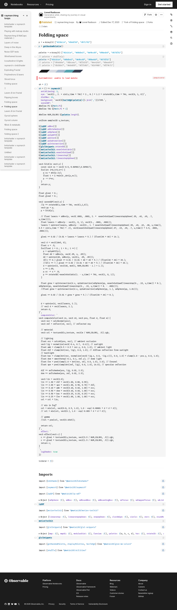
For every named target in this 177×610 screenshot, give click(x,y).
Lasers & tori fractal (13, 93)
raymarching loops (65, 22)
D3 (77, 593)
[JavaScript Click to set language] (35, 46)
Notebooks (17, 4)
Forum (112, 596)
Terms (77, 604)
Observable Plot (83, 590)
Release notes (82, 596)
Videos (113, 590)
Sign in (147, 4)
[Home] (16, 589)
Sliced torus (9, 79)
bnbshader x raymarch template (14, 25)
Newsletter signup (145, 593)
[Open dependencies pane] (171, 32)
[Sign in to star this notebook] (156, 14)
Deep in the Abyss (12, 47)
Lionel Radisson (52, 12)
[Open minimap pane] (171, 26)
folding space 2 (11, 134)
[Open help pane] (171, 43)
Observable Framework (86, 587)
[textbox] (101, 46)
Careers (141, 587)
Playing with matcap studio (16, 31)
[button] (35, 31)
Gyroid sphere (11, 115)
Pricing (49, 4)
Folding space (137, 22)
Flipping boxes (11, 97)
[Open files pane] (171, 14)
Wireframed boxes (13, 56)
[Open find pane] (171, 37)
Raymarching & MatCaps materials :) (15, 36)
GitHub (141, 596)
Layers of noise (11, 42)
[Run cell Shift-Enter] (164, 46)
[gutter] (25, 269)
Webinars (113, 587)
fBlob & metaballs (12, 125)
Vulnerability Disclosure (98, 604)
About (140, 584)
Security (62, 604)
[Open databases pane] (171, 20)
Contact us (142, 590)
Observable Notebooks (52, 584)
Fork (149, 14)
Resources (33, 4)
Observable (81, 584)
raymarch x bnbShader (14, 65)
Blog (112, 584)
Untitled (7, 152)
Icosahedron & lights (13, 61)
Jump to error (159, 78)
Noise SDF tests (11, 52)
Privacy (51, 604)
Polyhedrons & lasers (14, 74)
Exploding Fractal (12, 70)
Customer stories (117, 593)
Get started (164, 4)
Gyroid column (11, 120)
